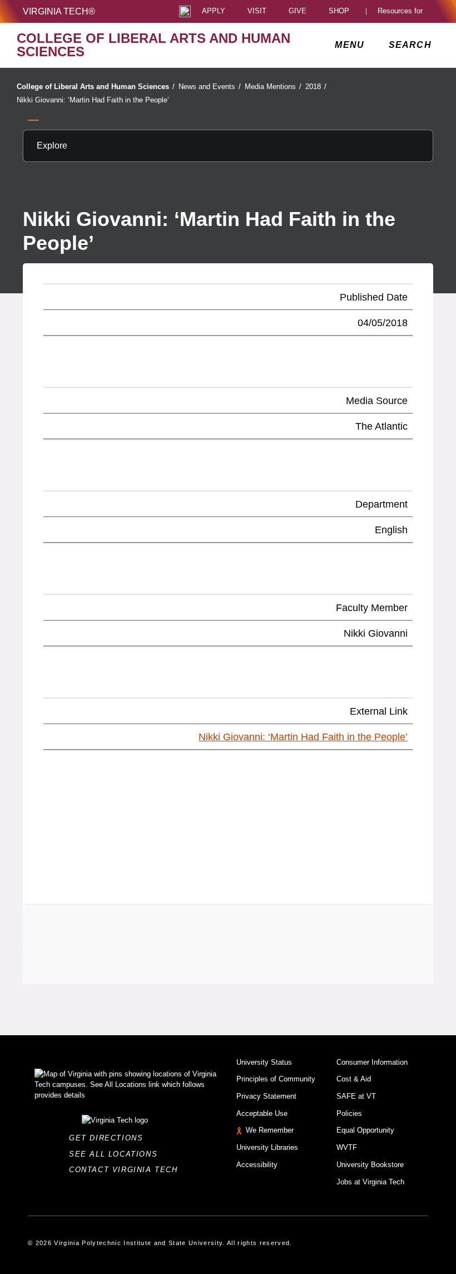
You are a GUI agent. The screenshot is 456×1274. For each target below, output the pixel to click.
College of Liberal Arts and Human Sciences (96, 86)
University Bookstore (370, 1164)
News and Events (210, 86)
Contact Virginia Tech (126, 1169)
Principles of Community (275, 1079)
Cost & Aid (353, 1079)
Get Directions (109, 1138)
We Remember (270, 1130)
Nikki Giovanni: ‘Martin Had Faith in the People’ (93, 100)
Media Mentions (273, 86)
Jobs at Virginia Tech (370, 1182)
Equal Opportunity (365, 1130)
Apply (213, 11)
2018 (315, 86)
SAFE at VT (356, 1096)
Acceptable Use (262, 1113)
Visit (256, 11)
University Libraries (267, 1147)
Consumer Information (372, 1062)
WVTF (346, 1147)
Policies (349, 1113)
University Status (264, 1062)
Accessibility (256, 1164)
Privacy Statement (266, 1096)
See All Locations (116, 1154)
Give (297, 11)
